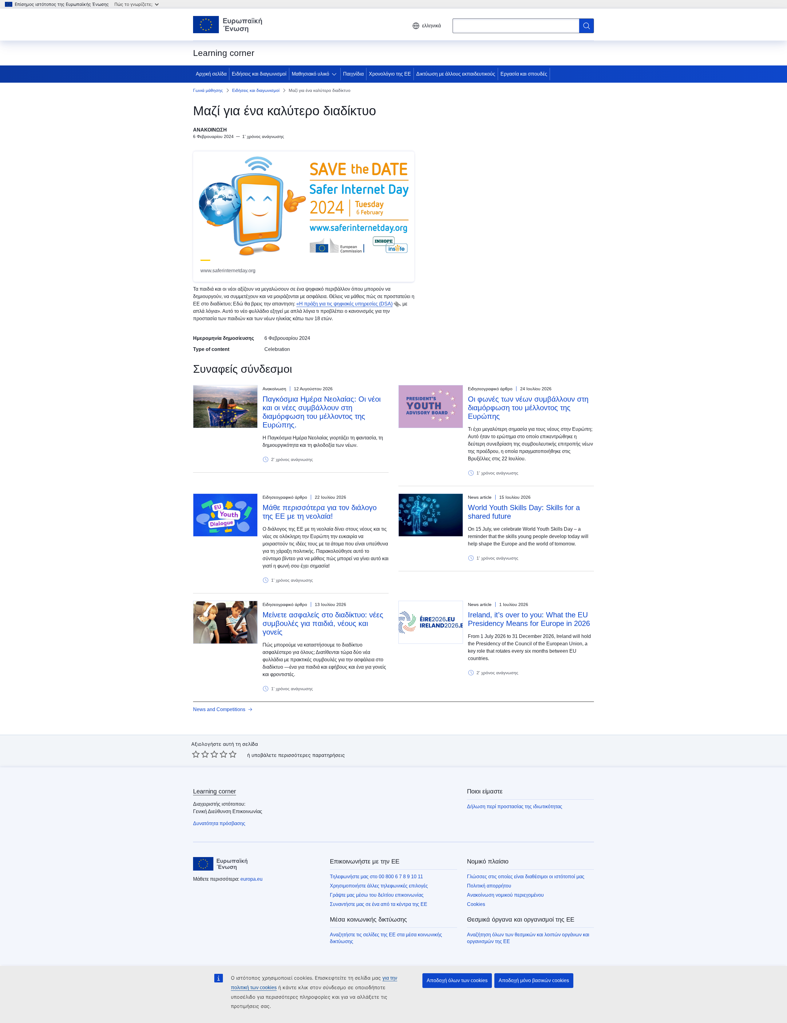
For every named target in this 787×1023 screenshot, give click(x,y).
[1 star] (195, 754)
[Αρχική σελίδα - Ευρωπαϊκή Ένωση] (228, 24)
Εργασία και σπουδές (523, 74)
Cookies (476, 904)
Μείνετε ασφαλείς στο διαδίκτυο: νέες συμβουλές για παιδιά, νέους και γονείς (323, 623)
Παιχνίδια (353, 74)
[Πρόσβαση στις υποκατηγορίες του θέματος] (335, 74)
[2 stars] (200, 754)
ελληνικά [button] (431, 25)
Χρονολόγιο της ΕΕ (390, 74)
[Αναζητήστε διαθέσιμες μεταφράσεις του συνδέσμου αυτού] (397, 304)
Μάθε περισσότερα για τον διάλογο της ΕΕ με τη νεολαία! (320, 511)
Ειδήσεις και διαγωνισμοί (259, 74)
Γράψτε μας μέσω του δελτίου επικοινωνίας (377, 895)
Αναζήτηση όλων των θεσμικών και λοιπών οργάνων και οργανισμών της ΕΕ (528, 938)
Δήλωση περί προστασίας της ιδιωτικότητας (514, 806)
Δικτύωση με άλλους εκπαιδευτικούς (455, 74)
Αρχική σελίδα (211, 74)
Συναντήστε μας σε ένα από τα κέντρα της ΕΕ (378, 904)
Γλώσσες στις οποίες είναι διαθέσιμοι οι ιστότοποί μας (525, 876)
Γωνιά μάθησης (208, 90)
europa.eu (251, 879)
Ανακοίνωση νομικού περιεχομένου (505, 895)
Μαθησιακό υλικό (310, 74)
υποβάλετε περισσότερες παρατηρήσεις (298, 755)
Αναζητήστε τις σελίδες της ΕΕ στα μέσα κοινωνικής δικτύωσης (386, 938)
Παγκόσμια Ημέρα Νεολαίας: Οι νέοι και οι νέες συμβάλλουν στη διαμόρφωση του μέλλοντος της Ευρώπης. (322, 412)
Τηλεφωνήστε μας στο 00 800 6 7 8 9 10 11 (376, 876)
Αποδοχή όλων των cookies (457, 980)
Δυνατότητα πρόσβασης (219, 823)
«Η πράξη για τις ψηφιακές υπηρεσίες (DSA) (344, 303)
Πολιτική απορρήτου (489, 885)
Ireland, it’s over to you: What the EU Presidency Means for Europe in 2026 (529, 619)
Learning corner (214, 791)
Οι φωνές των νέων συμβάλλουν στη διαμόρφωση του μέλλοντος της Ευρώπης (528, 407)
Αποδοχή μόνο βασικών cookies (534, 980)
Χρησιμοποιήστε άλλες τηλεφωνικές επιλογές (379, 885)
